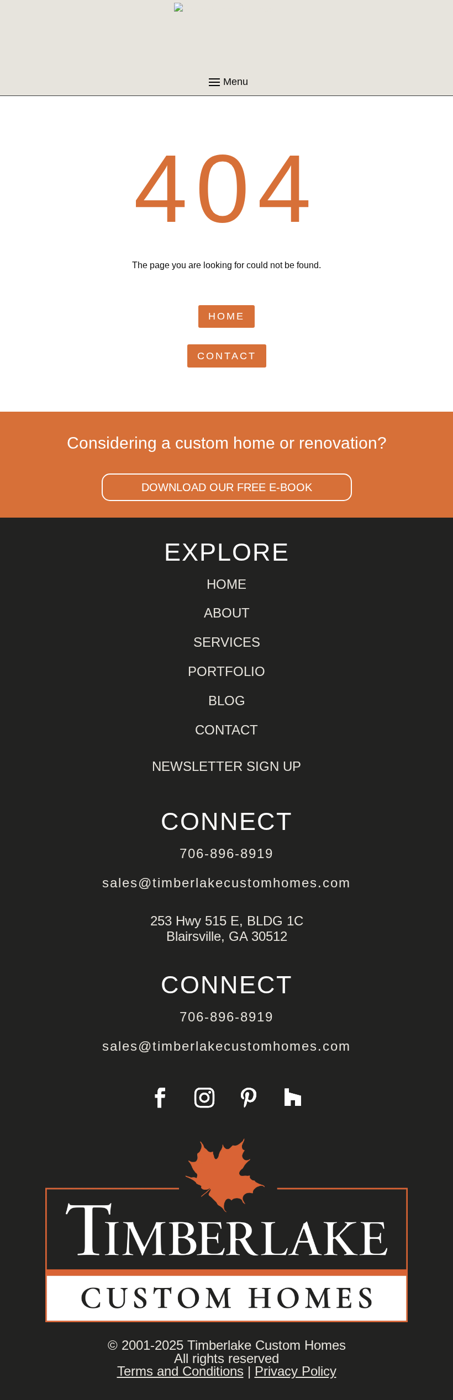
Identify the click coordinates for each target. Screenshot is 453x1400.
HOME (226, 584)
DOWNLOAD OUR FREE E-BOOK (226, 487)
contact (226, 355)
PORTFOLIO (226, 671)
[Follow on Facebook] (160, 1097)
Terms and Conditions (180, 1371)
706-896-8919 (226, 853)
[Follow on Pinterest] (248, 1097)
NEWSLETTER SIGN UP (226, 766)
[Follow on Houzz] (293, 1097)
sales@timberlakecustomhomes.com (226, 882)
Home (226, 316)
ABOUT (227, 612)
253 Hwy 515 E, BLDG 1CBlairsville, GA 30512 (226, 928)
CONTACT (226, 729)
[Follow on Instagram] (204, 1097)
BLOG (226, 700)
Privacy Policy (295, 1371)
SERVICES (226, 642)
